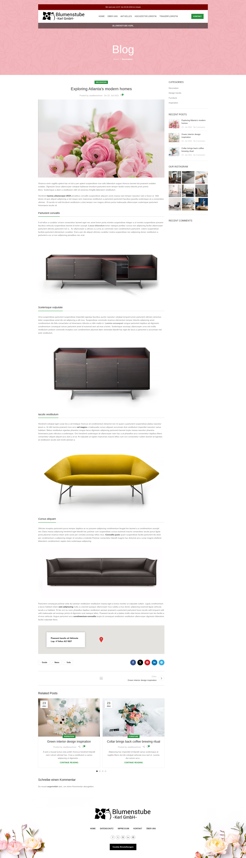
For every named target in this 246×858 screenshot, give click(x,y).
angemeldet (52, 786)
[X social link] (140, 662)
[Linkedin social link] (154, 662)
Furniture (133, 736)
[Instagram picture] (175, 177)
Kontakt (197, 16)
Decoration (127, 59)
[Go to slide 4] (105, 771)
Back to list (101, 678)
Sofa (69, 662)
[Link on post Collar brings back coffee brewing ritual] (133, 717)
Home (116, 59)
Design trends (175, 93)
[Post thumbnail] (174, 124)
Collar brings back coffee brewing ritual (133, 741)
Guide (44, 662)
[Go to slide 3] (102, 771)
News (57, 662)
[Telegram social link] (161, 662)
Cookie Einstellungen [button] (123, 847)
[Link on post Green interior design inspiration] (69, 717)
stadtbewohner (96, 95)
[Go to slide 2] (100, 771)
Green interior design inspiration (69, 741)
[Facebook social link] (133, 662)
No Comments (199, 127)
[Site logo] (63, 16)
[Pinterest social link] (147, 662)
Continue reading (69, 763)
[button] (101, 640)
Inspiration (69, 736)
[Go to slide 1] (97, 771)
